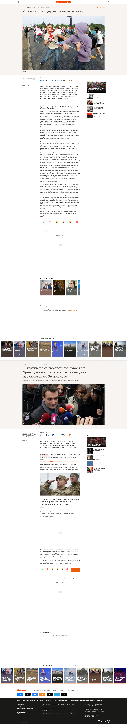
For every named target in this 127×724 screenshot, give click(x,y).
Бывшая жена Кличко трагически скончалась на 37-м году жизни (99, 96)
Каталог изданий (21, 700)
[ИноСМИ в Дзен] (28, 694)
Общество (54, 690)
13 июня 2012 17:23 (40, 7)
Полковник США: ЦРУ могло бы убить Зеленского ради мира (98, 102)
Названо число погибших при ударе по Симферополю (99, 469)
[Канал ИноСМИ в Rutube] (50, 694)
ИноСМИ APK (99, 700)
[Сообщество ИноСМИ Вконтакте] (35, 694)
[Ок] (70, 80)
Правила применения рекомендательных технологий (83, 700)
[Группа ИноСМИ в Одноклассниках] (42, 694)
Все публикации (74, 690)
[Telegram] (64, 80)
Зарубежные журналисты (32, 700)
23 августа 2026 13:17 (38, 364)
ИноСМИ (24, 364)
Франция (52, 578)
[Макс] (42, 80)
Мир (42, 578)
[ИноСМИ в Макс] (20, 694)
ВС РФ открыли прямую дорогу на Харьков (98, 450)
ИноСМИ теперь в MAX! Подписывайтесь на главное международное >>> (60, 461)
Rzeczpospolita (26, 7)
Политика (30, 690)
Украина (48, 578)
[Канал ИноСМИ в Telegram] (57, 694)
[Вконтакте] (55, 80)
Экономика (36, 690)
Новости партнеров (96, 81)
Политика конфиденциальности (62, 700)
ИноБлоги (67, 690)
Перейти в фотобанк (39, 426)
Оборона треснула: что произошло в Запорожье (99, 462)
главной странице (73, 310)
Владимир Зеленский (60, 578)
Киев (45, 578)
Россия (30, 364)
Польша (33, 7)
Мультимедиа (61, 690)
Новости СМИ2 (60, 235)
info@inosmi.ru (20, 709)
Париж (73, 578)
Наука (41, 690)
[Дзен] (48, 80)
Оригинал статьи (101, 7)
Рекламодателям (49, 700)
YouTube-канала (45, 456)
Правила (78, 306)
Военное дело (47, 690)
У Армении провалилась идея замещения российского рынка (96, 90)
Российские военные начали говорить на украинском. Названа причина (98, 109)
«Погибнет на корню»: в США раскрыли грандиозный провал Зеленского (98, 457)
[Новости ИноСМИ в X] (64, 694)
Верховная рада (68, 578)
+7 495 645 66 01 (20, 713)
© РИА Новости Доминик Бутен (28, 426)
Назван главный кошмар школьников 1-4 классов (94, 445)
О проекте (42, 700)
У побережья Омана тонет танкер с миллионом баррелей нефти (99, 114)
